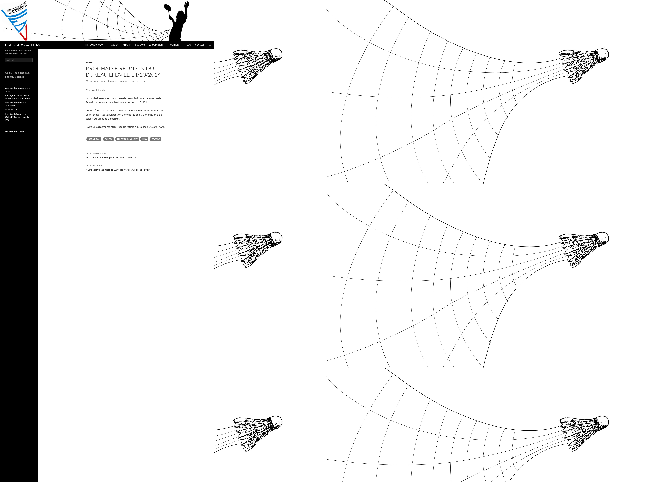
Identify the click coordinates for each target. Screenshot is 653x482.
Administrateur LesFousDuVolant (129, 81)
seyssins (156, 139)
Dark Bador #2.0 (12, 109)
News (188, 45)
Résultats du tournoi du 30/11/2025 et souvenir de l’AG (17, 117)
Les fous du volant (94, 45)
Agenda (115, 45)
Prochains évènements (16, 131)
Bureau (90, 62)
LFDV (144, 139)
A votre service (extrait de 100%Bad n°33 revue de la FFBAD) (118, 167)
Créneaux (140, 45)
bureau (108, 139)
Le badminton (156, 45)
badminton (94, 139)
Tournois (174, 45)
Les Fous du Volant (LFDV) (22, 45)
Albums (127, 45)
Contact (199, 45)
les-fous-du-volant (127, 139)
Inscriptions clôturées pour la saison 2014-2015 (111, 155)
